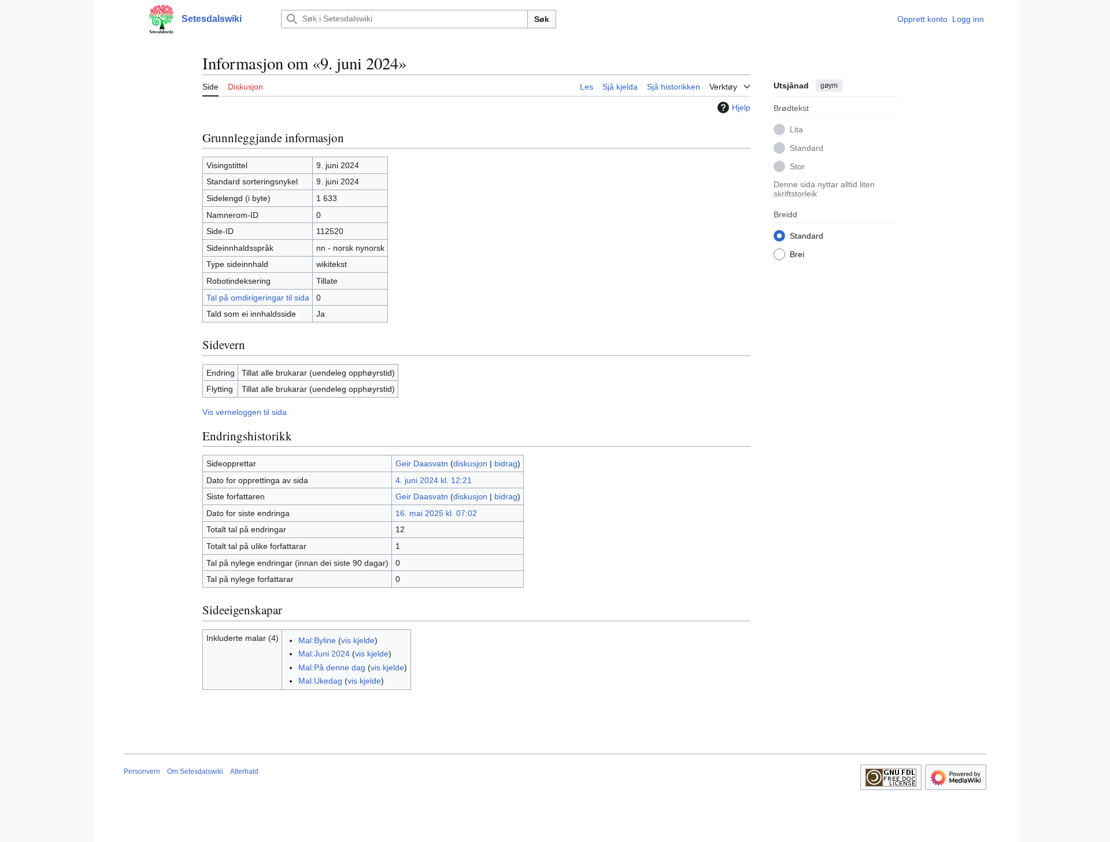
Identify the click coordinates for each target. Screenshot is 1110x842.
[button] (129, 19)
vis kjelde (358, 640)
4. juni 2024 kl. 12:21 (433, 480)
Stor (797, 165)
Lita (796, 128)
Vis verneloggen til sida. (245, 412)
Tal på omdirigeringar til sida (257, 297)
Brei (797, 253)
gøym (829, 85)
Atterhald (244, 771)
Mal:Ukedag (320, 680)
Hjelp (741, 107)
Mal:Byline (317, 640)
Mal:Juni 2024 (324, 653)
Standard (806, 147)
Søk (541, 19)
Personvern (142, 771)
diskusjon (470, 463)
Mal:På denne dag (331, 667)
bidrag (505, 463)
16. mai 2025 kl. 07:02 (436, 513)
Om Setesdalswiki (195, 771)
